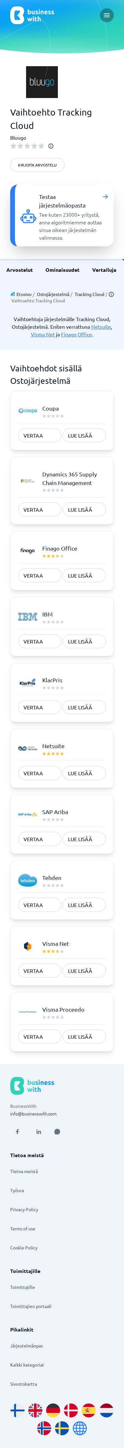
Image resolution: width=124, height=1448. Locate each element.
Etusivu (24, 294)
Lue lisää (80, 435)
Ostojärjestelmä (53, 294)
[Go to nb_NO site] (44, 1428)
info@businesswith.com (33, 1113)
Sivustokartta (23, 1384)
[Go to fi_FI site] (17, 1410)
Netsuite (101, 326)
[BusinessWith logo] (32, 15)
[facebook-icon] (17, 1132)
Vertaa (33, 435)
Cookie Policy (24, 1247)
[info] (50, 146)
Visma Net (43, 334)
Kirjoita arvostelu (37, 164)
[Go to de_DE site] (53, 1410)
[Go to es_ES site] (89, 1410)
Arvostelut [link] (19, 269)
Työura (17, 1190)
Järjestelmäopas (26, 1345)
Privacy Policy (24, 1209)
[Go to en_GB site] (35, 1410)
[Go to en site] (80, 1428)
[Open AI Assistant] (57, 1132)
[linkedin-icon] (39, 1132)
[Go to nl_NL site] (107, 1410)
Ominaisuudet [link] (62, 269)
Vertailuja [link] (104, 269)
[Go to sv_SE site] (62, 1428)
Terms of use (22, 1228)
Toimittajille (22, 1287)
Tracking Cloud (89, 294)
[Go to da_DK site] (71, 1410)
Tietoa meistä (24, 1171)
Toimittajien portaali (31, 1306)
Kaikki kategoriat (27, 1364)
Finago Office (76, 334)
